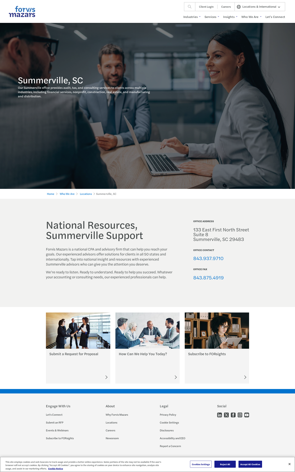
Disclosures (167, 430)
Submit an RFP (54, 422)
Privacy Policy (168, 415)
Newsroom (112, 438)
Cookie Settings (169, 422)
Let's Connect (54, 415)
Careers (226, 7)
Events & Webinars (57, 430)
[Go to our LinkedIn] (219, 414)
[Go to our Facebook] (233, 414)
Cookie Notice (55, 468)
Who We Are (67, 194)
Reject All (225, 464)
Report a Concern (170, 446)
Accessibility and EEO (172, 438)
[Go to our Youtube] (246, 414)
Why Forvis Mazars (117, 415)
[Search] (189, 6)
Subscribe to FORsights (60, 438)
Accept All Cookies (250, 464)
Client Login (206, 7)
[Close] (289, 464)
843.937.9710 (208, 258)
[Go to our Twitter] (226, 414)
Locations (86, 194)
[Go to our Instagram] (240, 414)
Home (50, 194)
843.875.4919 (208, 277)
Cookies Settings (201, 464)
